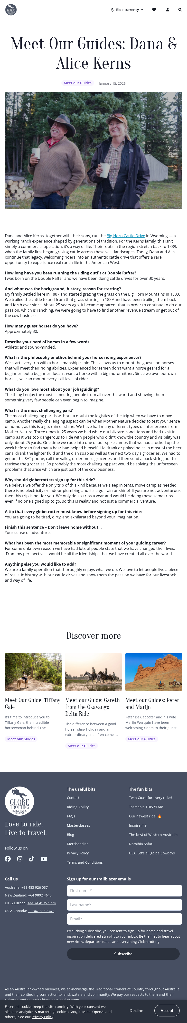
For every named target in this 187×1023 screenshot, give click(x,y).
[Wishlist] (155, 10)
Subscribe (123, 954)
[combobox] (127, 10)
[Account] (168, 10)
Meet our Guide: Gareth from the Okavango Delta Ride (92, 707)
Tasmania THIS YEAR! (146, 807)
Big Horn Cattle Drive (126, 235)
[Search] (180, 10)
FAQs (71, 816)
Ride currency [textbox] (127, 9)
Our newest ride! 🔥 (145, 816)
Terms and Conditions (85, 862)
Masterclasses (78, 825)
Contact (73, 797)
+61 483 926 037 (34, 887)
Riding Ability (78, 807)
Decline (136, 1010)
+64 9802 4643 (40, 895)
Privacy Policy (78, 853)
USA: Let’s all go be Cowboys (152, 853)
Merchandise (77, 844)
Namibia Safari (141, 844)
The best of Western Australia (153, 834)
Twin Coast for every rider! (150, 797)
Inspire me (138, 825)
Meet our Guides (78, 83)
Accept (167, 1010)
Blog (70, 834)
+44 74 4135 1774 (42, 903)
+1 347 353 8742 (41, 910)
